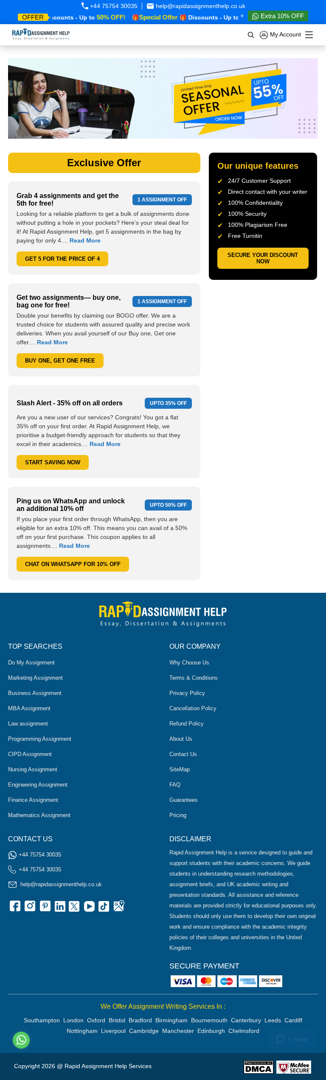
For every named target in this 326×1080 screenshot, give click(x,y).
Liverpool (113, 1030)
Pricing (177, 815)
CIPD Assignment (30, 754)
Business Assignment (35, 693)
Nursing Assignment (32, 769)
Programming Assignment (39, 739)
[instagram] (29, 909)
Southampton (42, 1020)
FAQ (174, 784)
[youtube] (88, 909)
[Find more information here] (246, 958)
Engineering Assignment (37, 784)
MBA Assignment (29, 708)
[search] (251, 35)
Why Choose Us (189, 662)
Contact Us (183, 754)
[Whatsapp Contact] (22, 1040)
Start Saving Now (52, 462)
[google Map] (118, 909)
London (73, 1020)
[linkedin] (59, 909)
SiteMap (179, 769)
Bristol (117, 1020)
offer (33, 17)
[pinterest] (44, 909)
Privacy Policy (187, 693)
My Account (284, 34)
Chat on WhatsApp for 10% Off (73, 564)
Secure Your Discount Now (263, 258)
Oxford (96, 1020)
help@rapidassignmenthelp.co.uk (199, 6)
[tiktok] (103, 909)
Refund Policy (186, 723)
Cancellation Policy (192, 708)
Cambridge (144, 1030)
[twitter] (73, 909)
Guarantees (183, 800)
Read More (85, 240)
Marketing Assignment (35, 678)
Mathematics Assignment (39, 815)
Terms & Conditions (193, 678)
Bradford (140, 1020)
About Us (180, 739)
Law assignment (28, 723)
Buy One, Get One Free (60, 360)
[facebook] (14, 909)
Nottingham (82, 1030)
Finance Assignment (33, 800)
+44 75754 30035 (113, 6)
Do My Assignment (31, 662)
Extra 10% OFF (281, 16)
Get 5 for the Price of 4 (62, 259)
